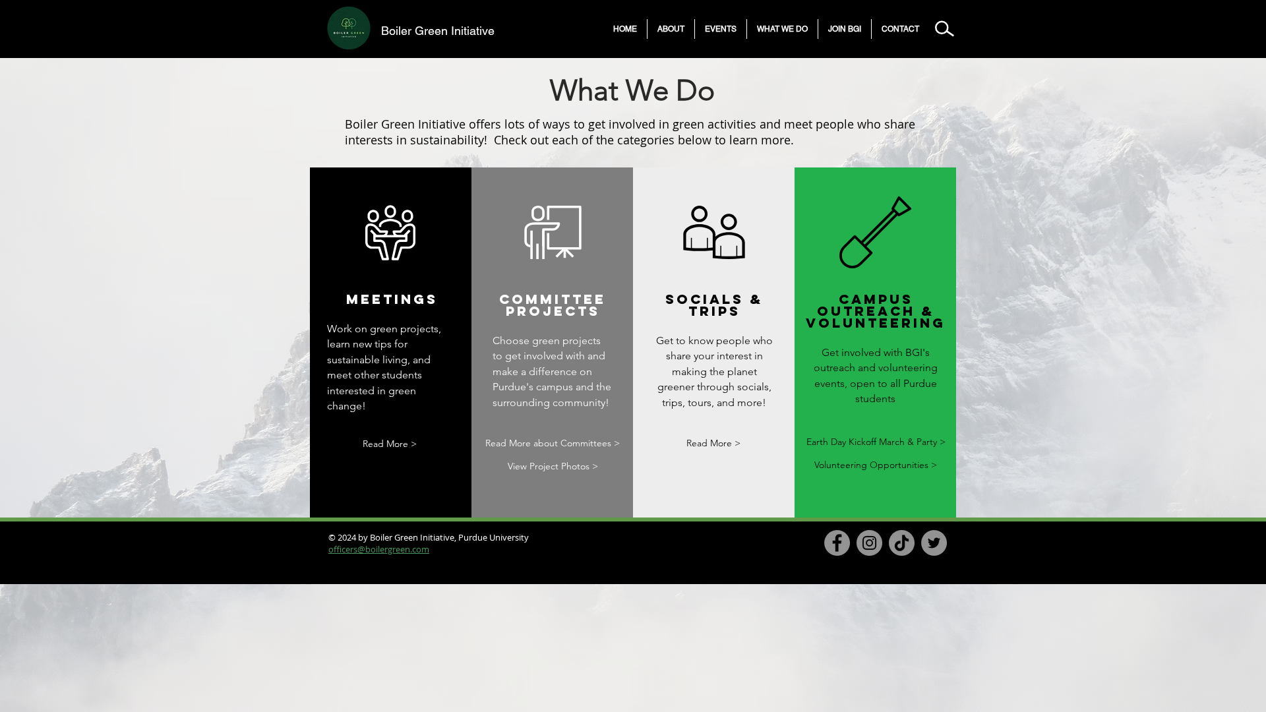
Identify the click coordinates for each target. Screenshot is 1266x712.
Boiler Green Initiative (438, 31)
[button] (671, 29)
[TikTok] (902, 543)
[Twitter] (934, 543)
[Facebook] (837, 543)
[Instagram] (869, 543)
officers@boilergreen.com (378, 549)
